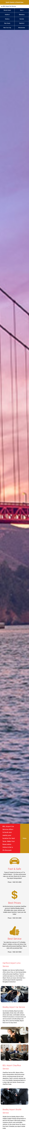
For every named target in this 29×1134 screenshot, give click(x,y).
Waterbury (21, 14)
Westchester (21, 27)
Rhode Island (7, 10)
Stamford (21, 23)
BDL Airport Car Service (9, 6)
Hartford (7, 14)
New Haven (7, 23)
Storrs (21, 10)
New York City (7, 27)
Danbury (7, 19)
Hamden (21, 19)
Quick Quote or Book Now (14, 2)
